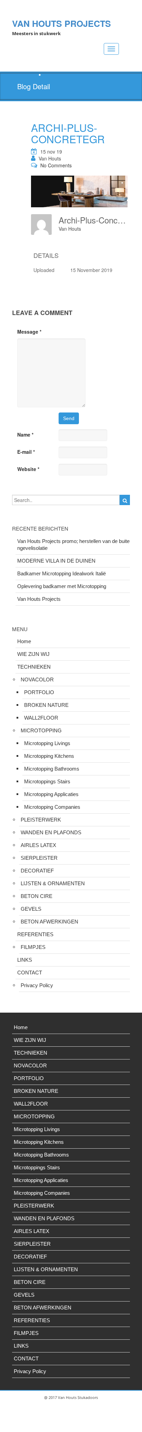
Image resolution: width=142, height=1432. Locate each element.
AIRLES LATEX (38, 845)
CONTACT (29, 972)
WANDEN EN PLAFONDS (51, 832)
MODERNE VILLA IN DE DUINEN (56, 561)
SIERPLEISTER (39, 858)
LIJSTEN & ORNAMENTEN (53, 883)
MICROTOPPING (41, 730)
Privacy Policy (37, 985)
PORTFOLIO (39, 692)
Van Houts (50, 158)
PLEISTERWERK (41, 820)
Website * (28, 469)
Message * (29, 331)
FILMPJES (33, 947)
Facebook (62, 1425)
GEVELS (31, 909)
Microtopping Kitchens (49, 756)
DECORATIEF (37, 871)
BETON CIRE (36, 896)
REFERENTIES (35, 934)
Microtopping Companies (52, 807)
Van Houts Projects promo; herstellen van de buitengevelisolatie (73, 544)
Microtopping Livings (47, 743)
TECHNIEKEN (34, 667)
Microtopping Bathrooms (51, 769)
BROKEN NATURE (46, 705)
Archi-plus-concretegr (68, 133)
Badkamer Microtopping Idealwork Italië (61, 573)
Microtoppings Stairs (47, 781)
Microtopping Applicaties (51, 794)
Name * (25, 434)
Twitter (78, 1425)
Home (24, 641)
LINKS (24, 960)
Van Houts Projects (39, 599)
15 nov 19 (51, 151)
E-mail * (26, 451)
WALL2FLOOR (41, 718)
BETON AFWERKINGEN (49, 921)
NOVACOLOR (37, 679)
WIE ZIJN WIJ (33, 654)
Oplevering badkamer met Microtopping (61, 586)
